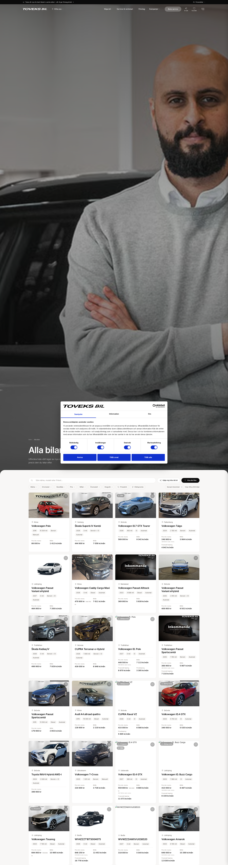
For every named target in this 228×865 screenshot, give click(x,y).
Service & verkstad (125, 9)
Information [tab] (114, 414)
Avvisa (80, 457)
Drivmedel (45, 487)
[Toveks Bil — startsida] (35, 9)
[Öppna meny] (202, 9)
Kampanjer (153, 9)
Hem (30, 439)
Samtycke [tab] (78, 414)
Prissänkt (123, 487)
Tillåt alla (148, 457)
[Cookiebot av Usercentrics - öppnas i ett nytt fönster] (154, 406)
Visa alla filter (192, 480)
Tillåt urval (114, 457)
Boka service (173, 9)
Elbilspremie (139, 487)
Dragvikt (108, 487)
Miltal (81, 487)
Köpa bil (107, 9)
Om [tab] (149, 414)
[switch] (100, 447)
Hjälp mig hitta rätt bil (170, 480)
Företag (142, 9)
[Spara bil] (66, 496)
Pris (71, 487)
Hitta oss (58, 9)
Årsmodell (94, 487)
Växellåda (59, 487)
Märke (33, 487)
